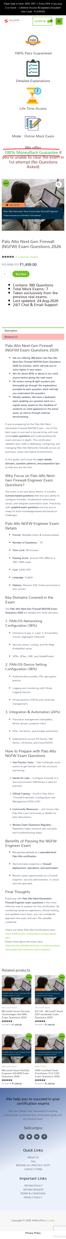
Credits (51, 1220)
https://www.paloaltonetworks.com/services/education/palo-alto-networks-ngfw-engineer (32, 947)
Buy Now (21, 274)
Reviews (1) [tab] (11, 336)
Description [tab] (11, 330)
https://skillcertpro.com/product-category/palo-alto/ (31, 935)
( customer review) (26, 256)
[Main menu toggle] (59, 21)
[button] (58, 184)
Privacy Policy (33, 1233)
